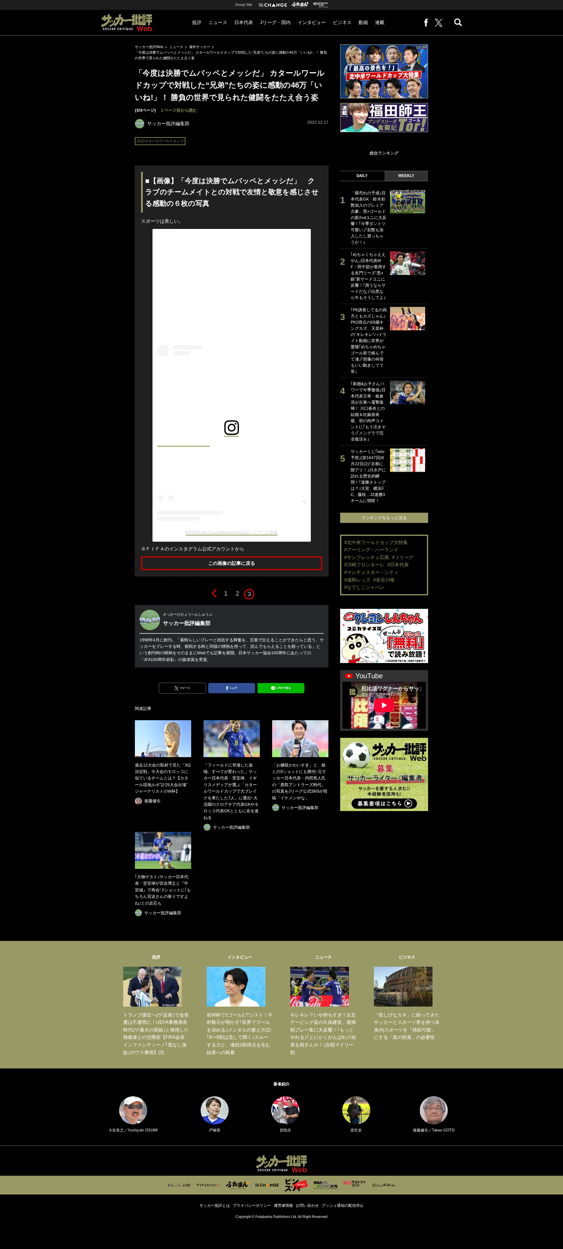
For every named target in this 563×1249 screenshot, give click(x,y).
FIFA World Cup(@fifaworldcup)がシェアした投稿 (231, 532)
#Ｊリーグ (402, 557)
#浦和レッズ (357, 579)
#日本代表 (398, 564)
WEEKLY (406, 176)
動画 (363, 22)
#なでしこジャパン (364, 587)
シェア (233, 687)
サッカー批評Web (149, 47)
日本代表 (243, 22)
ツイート (185, 687)
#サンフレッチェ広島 (366, 557)
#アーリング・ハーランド (371, 549)
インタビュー (312, 22)
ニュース (217, 22)
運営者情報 (283, 1205)
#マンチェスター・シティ (371, 572)
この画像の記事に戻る (231, 563)
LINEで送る (284, 687)
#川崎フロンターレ (364, 564)
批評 (196, 22)
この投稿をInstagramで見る (183, 443)
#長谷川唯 (384, 579)
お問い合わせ (307, 1205)
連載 (379, 22)
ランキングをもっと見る (384, 517)
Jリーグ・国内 (275, 22)
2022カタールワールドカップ (160, 141)
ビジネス (342, 22)
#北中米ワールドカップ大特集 (376, 542)
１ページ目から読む (178, 110)
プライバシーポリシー (252, 1205)
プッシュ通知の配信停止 (343, 1205)
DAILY (362, 176)
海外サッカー (199, 47)
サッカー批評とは (214, 1205)
